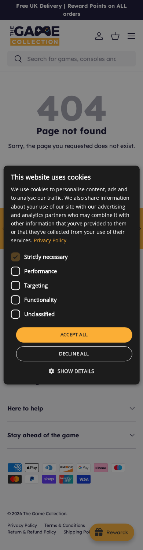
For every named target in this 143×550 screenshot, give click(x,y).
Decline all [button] (74, 353)
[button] (71, 371)
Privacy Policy (50, 240)
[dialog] (72, 275)
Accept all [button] (74, 334)
